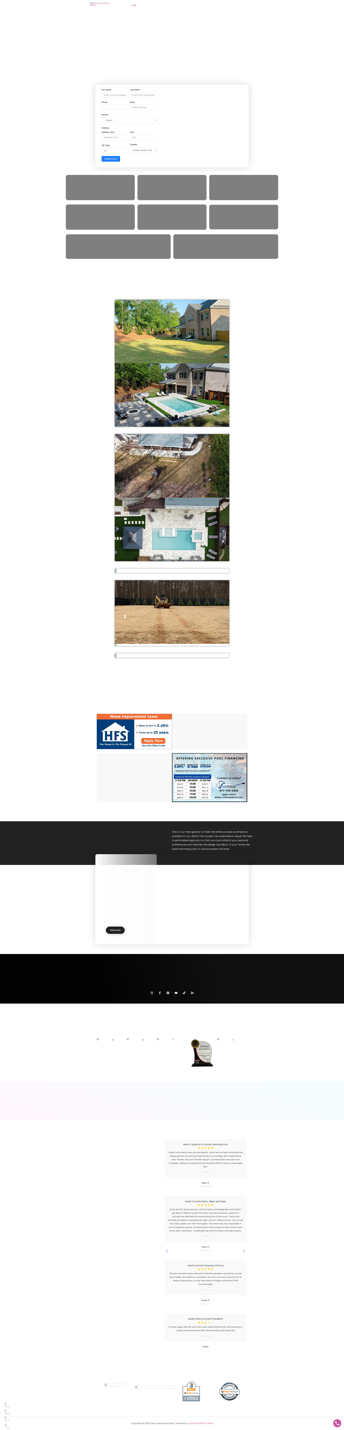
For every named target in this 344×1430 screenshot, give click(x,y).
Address (105, 128)
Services (143, 5)
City (132, 132)
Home (133, 5)
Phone (104, 102)
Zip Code (106, 145)
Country (133, 144)
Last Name (135, 90)
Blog (195, 5)
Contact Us (207, 5)
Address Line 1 (108, 132)
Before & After (156, 5)
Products (171, 5)
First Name (106, 90)
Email (132, 102)
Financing (183, 5)
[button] (189, 5)
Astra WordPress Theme (201, 1423)
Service (105, 114)
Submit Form (110, 158)
